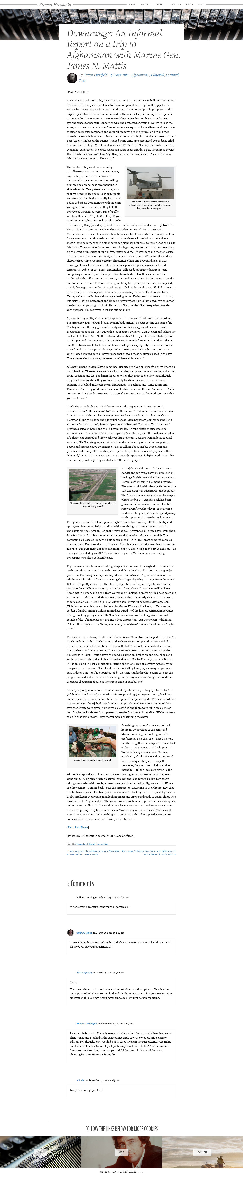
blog (200, 4)
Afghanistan (140, 74)
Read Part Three (78, 827)
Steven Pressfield (95, 74)
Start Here (145, 4)
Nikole (80, 1080)
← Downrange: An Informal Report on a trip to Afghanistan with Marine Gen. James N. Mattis (93, 852)
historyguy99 (84, 972)
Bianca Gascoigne (86, 1023)
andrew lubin (84, 932)
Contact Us (174, 4)
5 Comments (119, 74)
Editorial (157, 74)
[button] (40, 1152)
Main (132, 4)
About (159, 4)
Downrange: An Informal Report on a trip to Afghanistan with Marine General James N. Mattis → (149, 852)
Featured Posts (102, 843)
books (189, 4)
